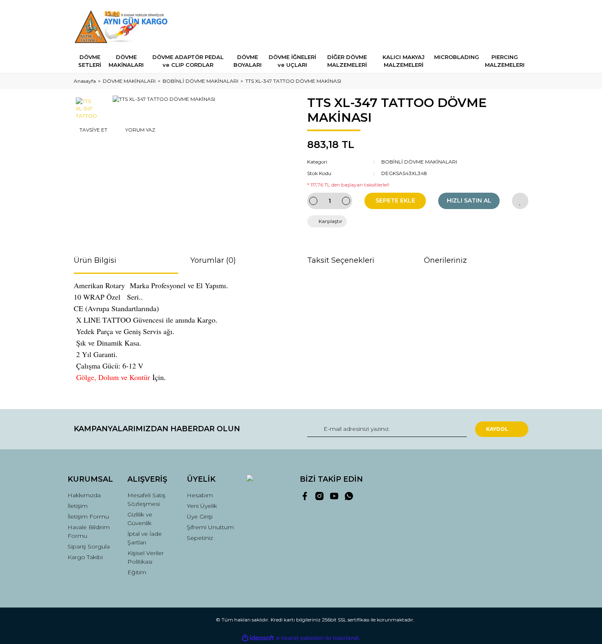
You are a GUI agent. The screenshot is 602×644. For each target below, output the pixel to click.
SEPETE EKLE (395, 200)
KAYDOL (497, 429)
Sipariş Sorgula (89, 546)
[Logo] (123, 26)
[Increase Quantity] (346, 201)
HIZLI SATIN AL (469, 200)
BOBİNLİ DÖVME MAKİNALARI (419, 162)
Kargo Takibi (85, 557)
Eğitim (136, 572)
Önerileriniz (445, 260)
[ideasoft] (258, 638)
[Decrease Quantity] (313, 201)
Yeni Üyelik (202, 506)
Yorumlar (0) (213, 260)
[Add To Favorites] (520, 201)
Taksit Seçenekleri (340, 260)
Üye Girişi (200, 516)
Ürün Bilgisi (95, 260)
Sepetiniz (200, 538)
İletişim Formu (88, 516)
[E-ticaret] (300, 638)
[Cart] (518, 26)
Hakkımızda (84, 495)
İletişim (78, 506)
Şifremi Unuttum (210, 527)
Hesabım (200, 495)
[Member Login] (476, 26)
